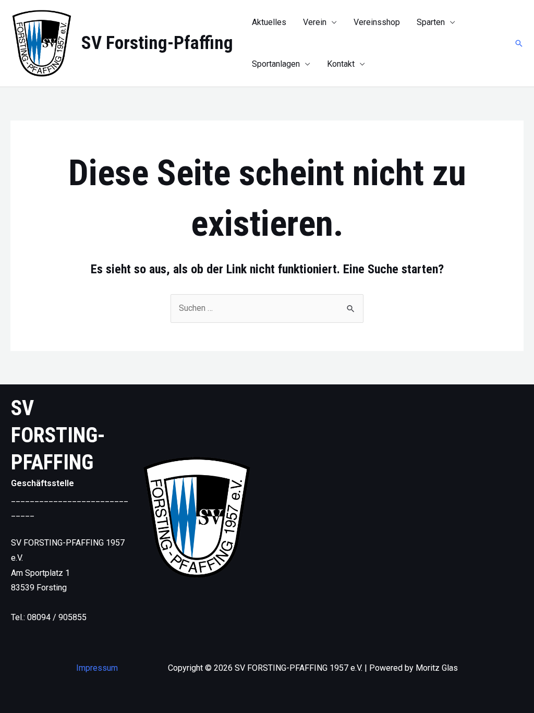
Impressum (97, 668)
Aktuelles (269, 22)
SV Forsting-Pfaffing (157, 43)
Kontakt (341, 64)
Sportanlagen (276, 64)
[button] (519, 43)
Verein (314, 22)
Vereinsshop (377, 22)
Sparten (431, 22)
